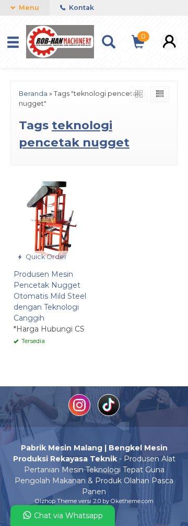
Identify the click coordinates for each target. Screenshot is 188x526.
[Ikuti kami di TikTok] (109, 413)
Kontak (80, 7)
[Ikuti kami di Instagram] (80, 413)
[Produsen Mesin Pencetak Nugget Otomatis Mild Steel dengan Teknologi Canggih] (52, 220)
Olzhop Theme (56, 501)
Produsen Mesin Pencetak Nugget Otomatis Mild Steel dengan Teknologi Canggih (50, 296)
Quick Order (45, 257)
